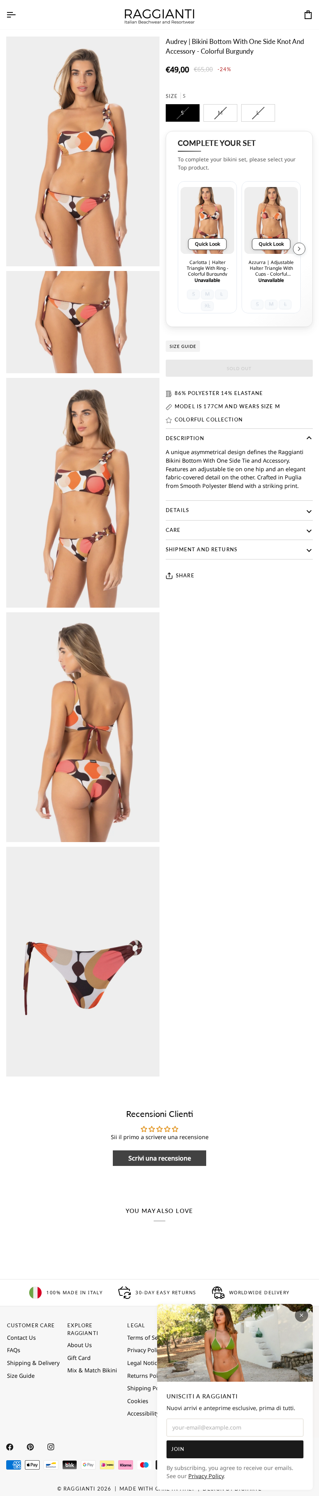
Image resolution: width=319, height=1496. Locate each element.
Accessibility (143, 1413)
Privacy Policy (206, 1476)
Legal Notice (143, 1363)
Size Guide (183, 346)
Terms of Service (148, 1337)
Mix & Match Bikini (92, 1370)
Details (177, 510)
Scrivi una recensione (159, 1158)
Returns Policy (146, 1375)
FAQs (13, 1350)
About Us (79, 1345)
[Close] (301, 1315)
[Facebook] (9, 1447)
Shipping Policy (147, 1388)
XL (207, 305)
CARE (173, 530)
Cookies (137, 1401)
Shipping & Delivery (33, 1363)
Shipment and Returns (201, 549)
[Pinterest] (30, 1447)
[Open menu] (18, 14)
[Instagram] (50, 1447)
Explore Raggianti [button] (82, 1329)
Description (185, 438)
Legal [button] (136, 1325)
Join (178, 1449)
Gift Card (79, 1357)
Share (185, 575)
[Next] (299, 249)
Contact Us (21, 1337)
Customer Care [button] (31, 1325)
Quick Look (207, 244)
